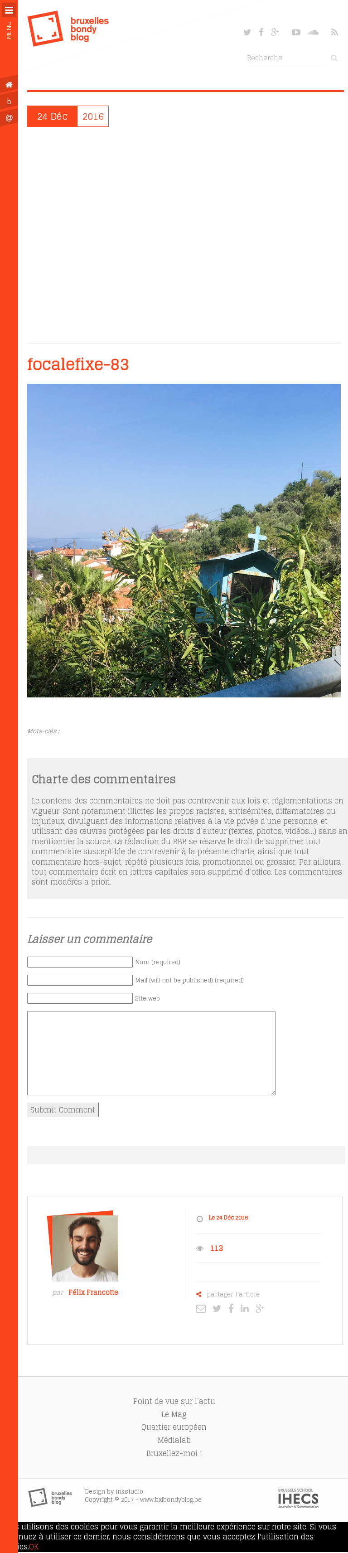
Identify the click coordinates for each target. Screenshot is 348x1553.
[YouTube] (296, 32)
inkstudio (129, 1491)
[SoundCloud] (314, 32)
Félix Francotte (93, 1292)
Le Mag (174, 1414)
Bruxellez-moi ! (174, 1453)
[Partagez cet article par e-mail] (203, 1308)
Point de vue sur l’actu (174, 1401)
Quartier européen (174, 1427)
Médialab (174, 1440)
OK (34, 1546)
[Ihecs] (298, 1505)
